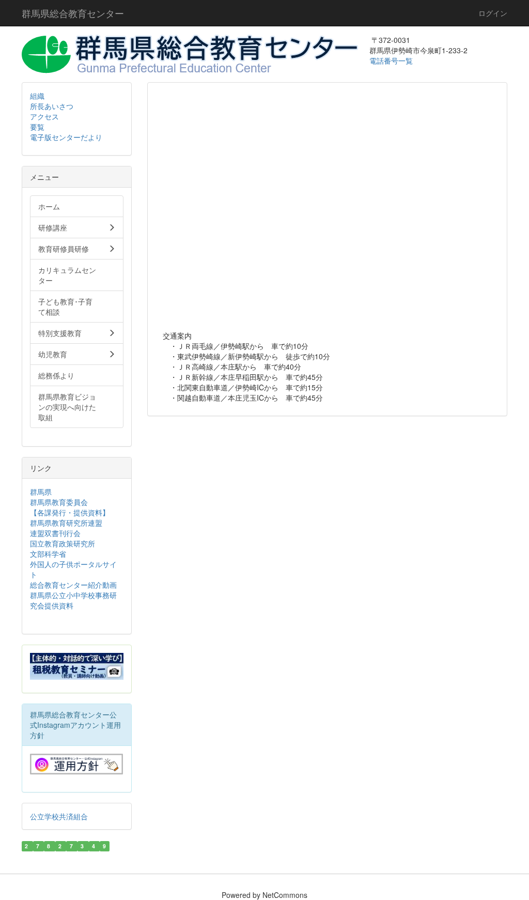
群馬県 (41, 491)
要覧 (37, 126)
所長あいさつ (51, 106)
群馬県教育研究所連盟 (66, 522)
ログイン (492, 13)
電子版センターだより (66, 137)
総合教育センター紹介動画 (73, 584)
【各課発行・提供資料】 (70, 512)
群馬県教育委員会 (59, 502)
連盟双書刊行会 (55, 533)
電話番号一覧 (392, 60)
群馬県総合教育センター (73, 13)
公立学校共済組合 (59, 816)
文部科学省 (48, 553)
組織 (37, 95)
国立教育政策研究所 (62, 543)
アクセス (44, 116)
